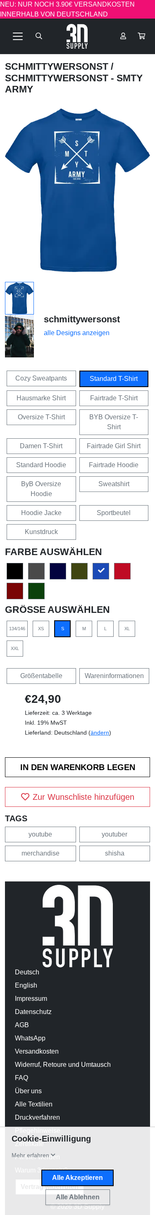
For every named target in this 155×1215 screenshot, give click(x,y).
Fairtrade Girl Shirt (114, 445)
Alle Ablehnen (78, 1197)
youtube (40, 834)
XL (127, 628)
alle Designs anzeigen (77, 332)
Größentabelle (41, 675)
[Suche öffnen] (39, 36)
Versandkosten (37, 1051)
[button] (141, 36)
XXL (15, 648)
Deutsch (27, 972)
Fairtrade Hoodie (113, 464)
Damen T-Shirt (41, 445)
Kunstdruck (41, 531)
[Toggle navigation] (18, 36)
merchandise (40, 853)
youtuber (114, 834)
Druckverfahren (37, 1117)
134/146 (17, 628)
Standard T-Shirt (114, 378)
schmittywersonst (58, 66)
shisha (114, 853)
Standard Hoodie (41, 464)
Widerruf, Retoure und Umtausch (63, 1064)
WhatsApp (30, 1038)
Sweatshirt (113, 483)
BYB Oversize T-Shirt (113, 422)
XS (41, 628)
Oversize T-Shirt (41, 417)
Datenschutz (33, 1011)
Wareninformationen (114, 675)
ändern (100, 732)
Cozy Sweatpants (41, 378)
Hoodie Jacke (41, 512)
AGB (22, 1024)
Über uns (28, 1090)
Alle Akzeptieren (77, 1177)
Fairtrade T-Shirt (114, 398)
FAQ (21, 1077)
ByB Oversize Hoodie (41, 488)
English (26, 985)
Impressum (31, 998)
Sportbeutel (114, 512)
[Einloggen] (123, 36)
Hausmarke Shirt (41, 398)
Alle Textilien (33, 1104)
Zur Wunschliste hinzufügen (83, 796)
